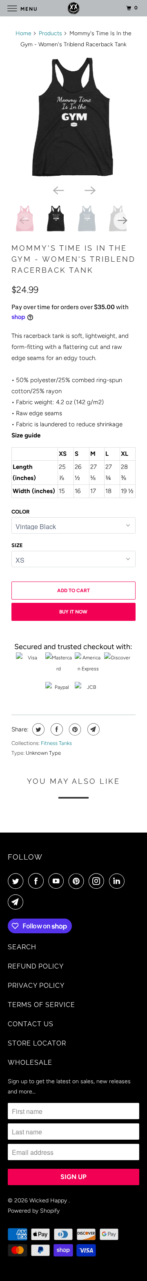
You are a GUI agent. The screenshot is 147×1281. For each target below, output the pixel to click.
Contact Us (30, 1024)
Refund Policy (36, 966)
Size (17, 545)
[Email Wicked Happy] (17, 902)
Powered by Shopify (34, 1210)
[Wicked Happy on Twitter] (17, 881)
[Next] (89, 190)
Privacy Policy (36, 985)
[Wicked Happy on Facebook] (37, 881)
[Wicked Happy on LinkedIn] (118, 881)
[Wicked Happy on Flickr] (131, 881)
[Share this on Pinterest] (74, 729)
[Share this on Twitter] (37, 729)
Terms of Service (41, 1005)
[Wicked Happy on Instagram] (98, 881)
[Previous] (58, 190)
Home (23, 33)
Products (50, 33)
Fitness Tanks (56, 743)
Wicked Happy (49, 1200)
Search (22, 947)
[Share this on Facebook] (56, 729)
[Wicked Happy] (73, 8)
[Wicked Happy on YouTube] (57, 881)
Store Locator (37, 1043)
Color (20, 512)
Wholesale (30, 1062)
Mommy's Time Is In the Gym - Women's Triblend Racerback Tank (73, 259)
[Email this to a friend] (92, 729)
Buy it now (73, 612)
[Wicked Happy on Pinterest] (78, 881)
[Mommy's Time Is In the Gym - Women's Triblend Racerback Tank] (73, 118)
